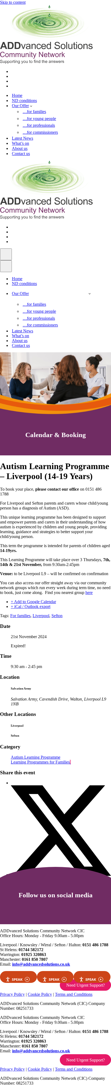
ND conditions (24, 100)
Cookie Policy (40, 994)
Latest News (22, 138)
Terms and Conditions (73, 994)
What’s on (20, 143)
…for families (34, 111)
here (89, 592)
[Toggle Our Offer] (89, 293)
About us (19, 148)
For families (20, 615)
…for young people (39, 118)
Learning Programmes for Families (40, 762)
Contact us (21, 153)
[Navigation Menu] (6, 254)
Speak (17, 979)
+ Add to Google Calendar (33, 601)
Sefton (57, 615)
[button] (31, 105)
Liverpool (41, 615)
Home (17, 95)
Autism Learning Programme (35, 757)
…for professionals (39, 125)
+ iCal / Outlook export (30, 606)
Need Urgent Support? (85, 985)
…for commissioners (40, 132)
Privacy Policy (12, 994)
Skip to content (13, 2)
